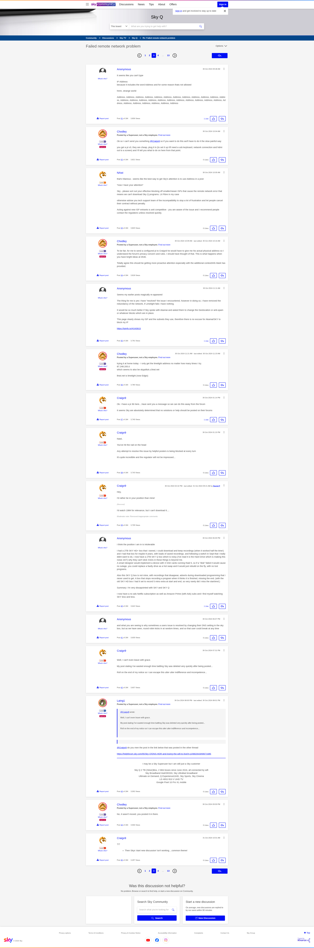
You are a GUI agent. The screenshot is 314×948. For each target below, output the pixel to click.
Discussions (126, 4)
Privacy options (65, 933)
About (161, 4)
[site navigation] (87, 4)
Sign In (222, 4)
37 (122, 419)
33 (122, 228)
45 (122, 860)
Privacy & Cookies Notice (130, 933)
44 (122, 825)
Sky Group (251, 933)
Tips (151, 4)
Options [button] (219, 46)
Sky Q (157, 16)
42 (122, 687)
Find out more (164, 135)
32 (122, 160)
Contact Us (225, 933)
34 (122, 275)
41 (122, 638)
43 (122, 791)
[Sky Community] (103, 4)
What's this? (102, 79)
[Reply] (222, 118)
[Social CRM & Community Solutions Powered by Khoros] (304, 940)
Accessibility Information (167, 933)
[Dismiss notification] (225, 11)
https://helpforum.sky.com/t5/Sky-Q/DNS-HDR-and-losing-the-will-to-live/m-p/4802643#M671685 (164, 754)
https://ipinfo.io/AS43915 (129, 328)
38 (122, 473)
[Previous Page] (139, 55)
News (141, 4)
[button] (224, 69)
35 (122, 341)
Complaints (198, 933)
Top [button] (308, 933)
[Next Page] (174, 55)
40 (122, 606)
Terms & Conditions (96, 933)
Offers (173, 4)
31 (122, 118)
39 (122, 525)
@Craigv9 (155, 141)
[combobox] (163, 26)
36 (122, 385)
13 (168, 55)
